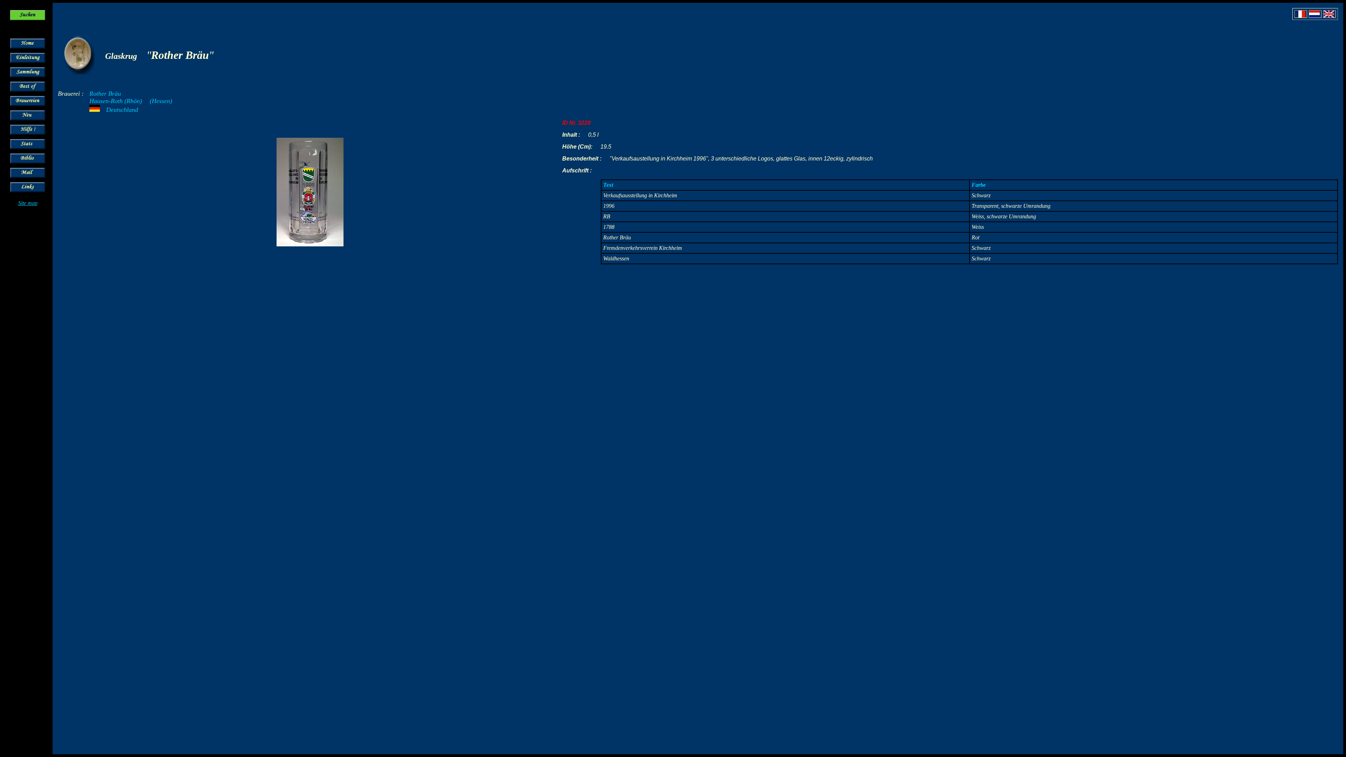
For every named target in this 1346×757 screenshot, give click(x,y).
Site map (28, 203)
